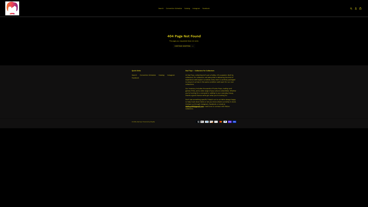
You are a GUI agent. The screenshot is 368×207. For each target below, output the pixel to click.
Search (134, 75)
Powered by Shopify (149, 121)
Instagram (171, 75)
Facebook (135, 78)
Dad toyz (139, 121)
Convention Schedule (148, 75)
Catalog (161, 75)
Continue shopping (183, 46)
